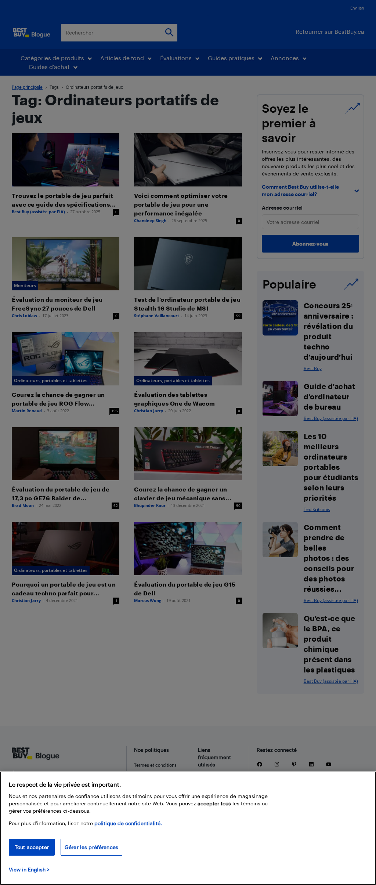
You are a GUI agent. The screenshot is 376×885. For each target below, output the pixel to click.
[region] (188, 828)
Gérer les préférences (91, 847)
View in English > (29, 869)
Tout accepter (32, 847)
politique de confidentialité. (128, 823)
